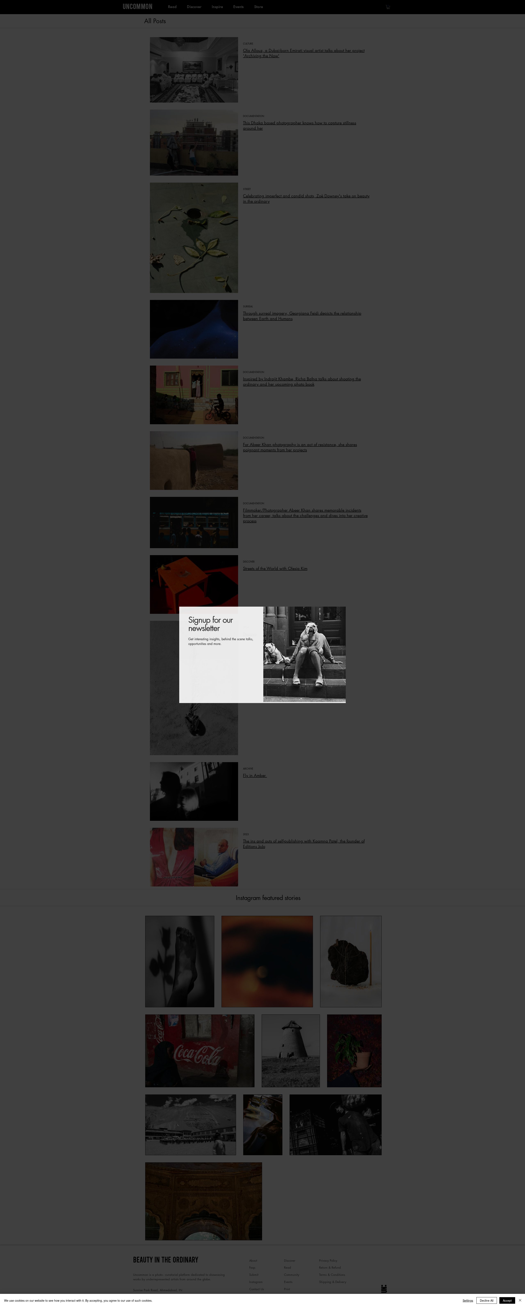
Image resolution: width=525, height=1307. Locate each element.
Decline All (486, 1300)
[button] (338, 613)
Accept (507, 1300)
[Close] (520, 1300)
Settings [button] (468, 1300)
